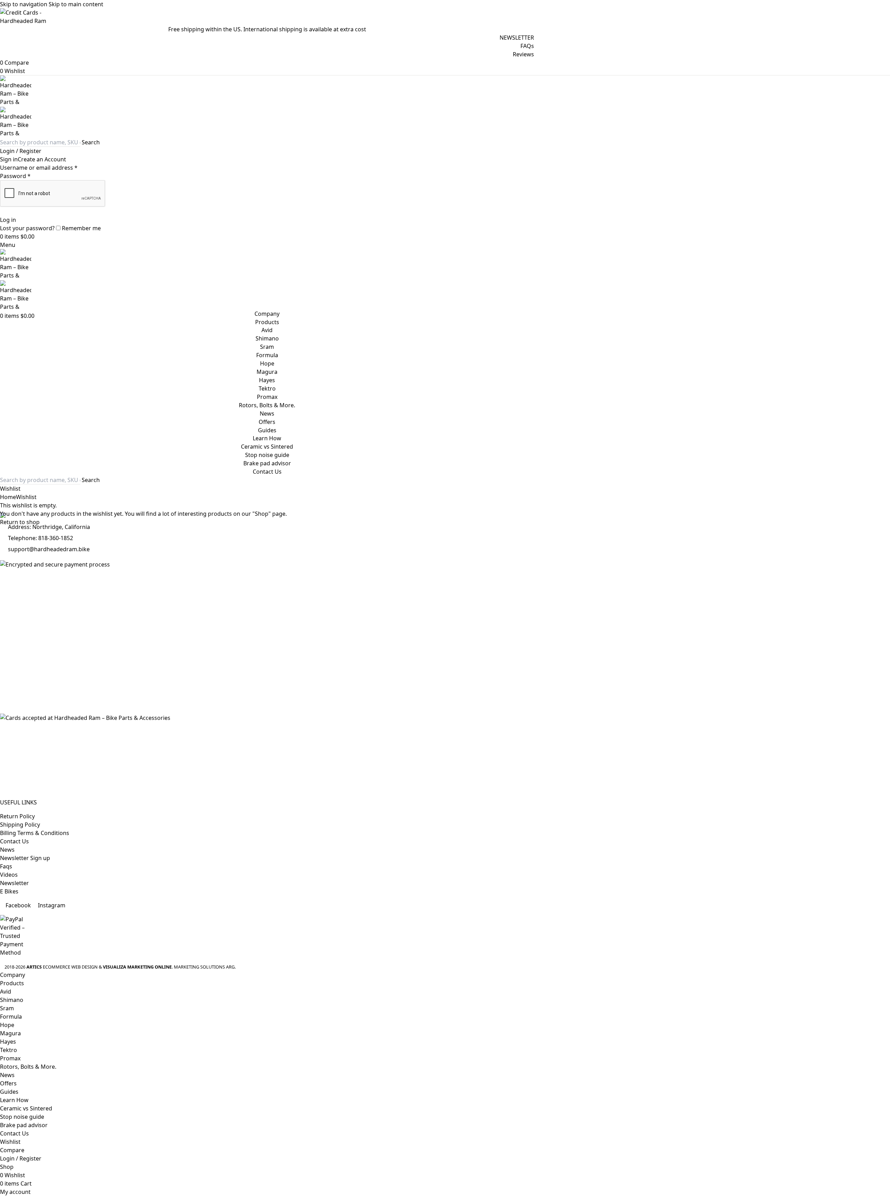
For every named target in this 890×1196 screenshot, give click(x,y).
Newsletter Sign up (25, 858)
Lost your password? (27, 228)
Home (8, 497)
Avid (267, 330)
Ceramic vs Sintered (267, 446)
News (7, 849)
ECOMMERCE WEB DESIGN (70, 967)
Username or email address (39, 167)
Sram (267, 347)
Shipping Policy (20, 824)
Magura (267, 372)
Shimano (267, 338)
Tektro (267, 388)
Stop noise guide (267, 455)
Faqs (6, 866)
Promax (267, 397)
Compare (12, 1150)
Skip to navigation (24, 4)
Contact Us (14, 841)
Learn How (267, 438)
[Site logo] (267, 91)
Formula (267, 355)
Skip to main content (76, 4)
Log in (8, 220)
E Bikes (9, 891)
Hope (267, 363)
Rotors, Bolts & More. (267, 405)
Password (15, 176)
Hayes (267, 380)
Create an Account (42, 159)
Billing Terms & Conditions (34, 833)
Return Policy (17, 816)
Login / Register (20, 1158)
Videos (9, 874)
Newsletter (14, 883)
